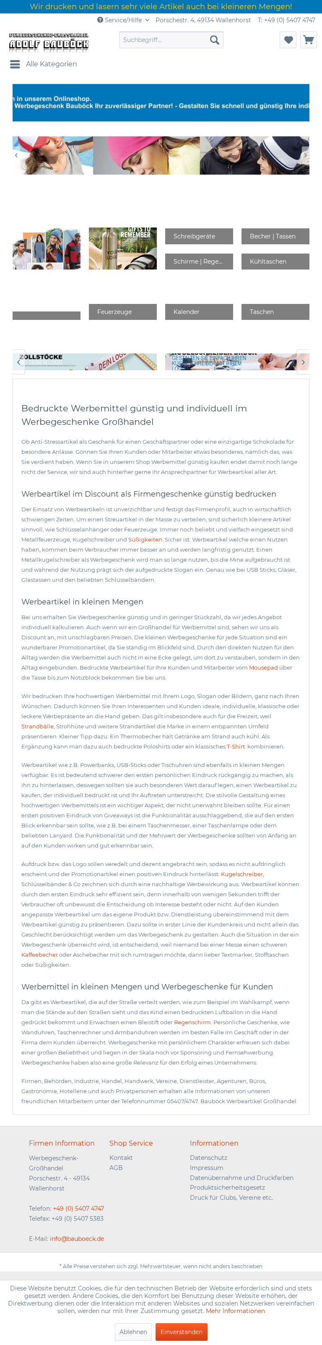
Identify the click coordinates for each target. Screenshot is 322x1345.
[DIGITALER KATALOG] (123, 249)
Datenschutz (208, 1158)
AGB (116, 1168)
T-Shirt (236, 746)
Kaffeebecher (39, 954)
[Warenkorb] (308, 39)
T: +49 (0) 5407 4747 (286, 20)
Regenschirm (192, 1022)
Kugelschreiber (242, 874)
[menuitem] (171, 39)
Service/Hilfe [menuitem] (123, 20)
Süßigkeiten (145, 539)
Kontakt (121, 1158)
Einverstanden (182, 1332)
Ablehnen (133, 1332)
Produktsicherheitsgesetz (227, 1187)
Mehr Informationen (235, 1311)
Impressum (206, 1168)
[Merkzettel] (288, 39)
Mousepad (263, 667)
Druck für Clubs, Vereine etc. (231, 1197)
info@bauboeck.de (77, 1239)
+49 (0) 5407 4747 (78, 1208)
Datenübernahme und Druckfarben (241, 1178)
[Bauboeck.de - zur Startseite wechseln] (48, 41)
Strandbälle (37, 726)
